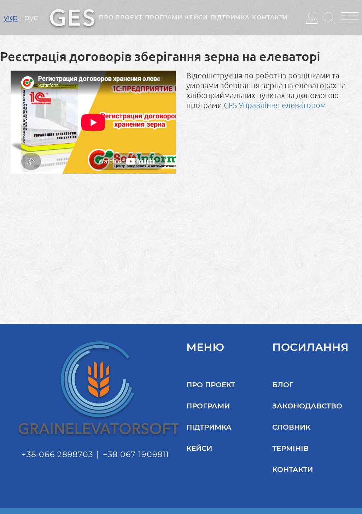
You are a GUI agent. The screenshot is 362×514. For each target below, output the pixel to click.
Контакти (270, 17)
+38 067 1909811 (136, 454)
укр (11, 17)
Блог (282, 385)
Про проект (120, 17)
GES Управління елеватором (275, 105)
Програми (163, 17)
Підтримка (230, 17)
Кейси (196, 17)
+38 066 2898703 (57, 454)
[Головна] (72, 17)
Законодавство (307, 406)
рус (31, 17)
